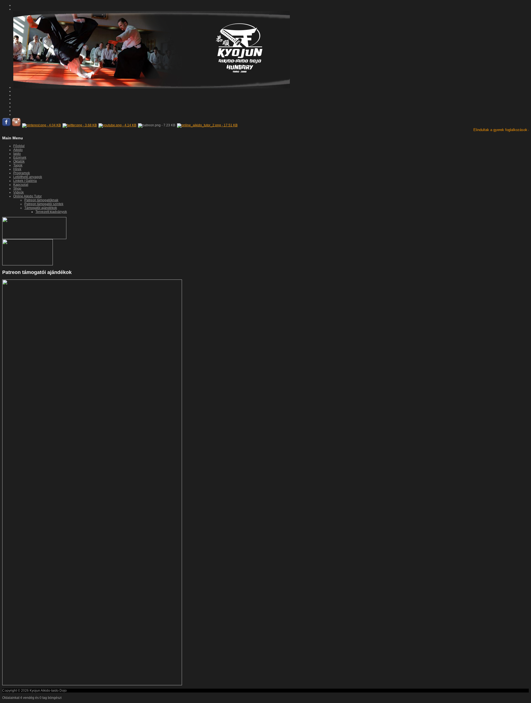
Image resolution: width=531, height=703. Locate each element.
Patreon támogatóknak (41, 200)
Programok (21, 173)
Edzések (19, 158)
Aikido (18, 150)
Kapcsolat (20, 185)
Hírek (17, 169)
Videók (18, 192)
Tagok (17, 165)
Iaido (17, 154)
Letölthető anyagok (27, 177)
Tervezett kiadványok (51, 212)
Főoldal (19, 146)
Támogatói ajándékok (40, 208)
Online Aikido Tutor (27, 196)
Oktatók (19, 161)
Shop (17, 188)
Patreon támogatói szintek (43, 204)
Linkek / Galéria (25, 181)
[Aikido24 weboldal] (27, 264)
